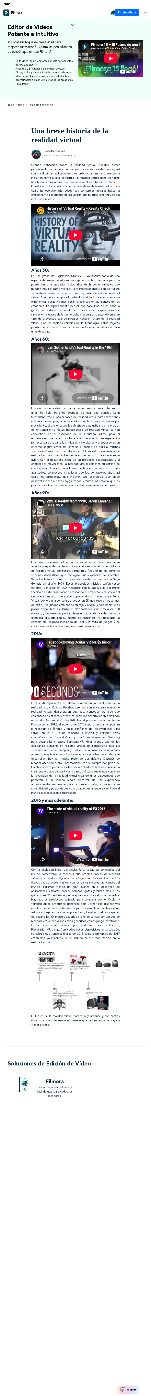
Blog (21, 104)
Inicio (11, 104)
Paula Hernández (54, 151)
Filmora (55, 1081)
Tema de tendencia (40, 104)
